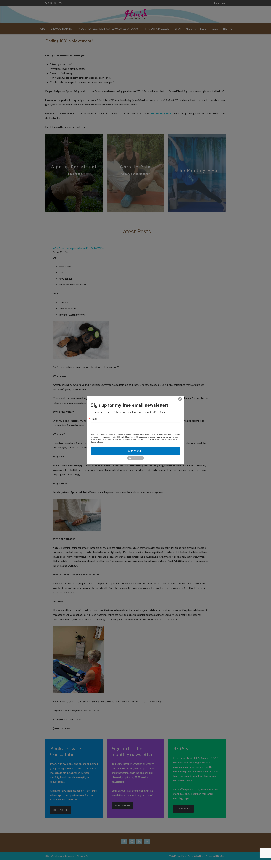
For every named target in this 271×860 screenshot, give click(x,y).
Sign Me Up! (135, 450)
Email (94, 419)
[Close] (180, 399)
